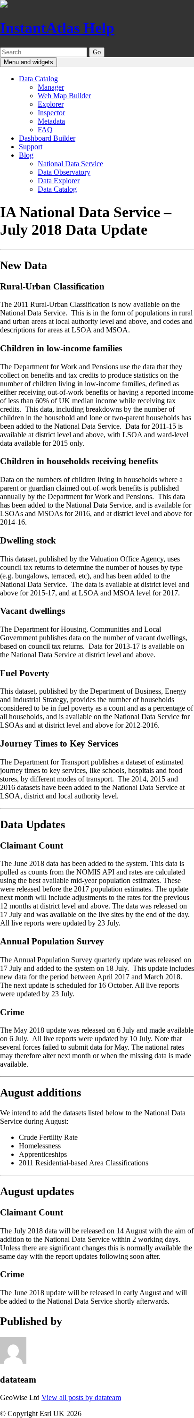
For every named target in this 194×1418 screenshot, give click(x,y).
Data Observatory (64, 172)
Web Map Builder (64, 96)
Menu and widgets (28, 62)
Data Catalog (38, 79)
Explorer (51, 104)
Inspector (51, 113)
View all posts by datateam (81, 1397)
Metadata (51, 121)
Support (30, 147)
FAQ (45, 130)
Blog (26, 155)
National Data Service (70, 164)
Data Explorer (59, 181)
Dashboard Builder (47, 138)
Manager (51, 87)
